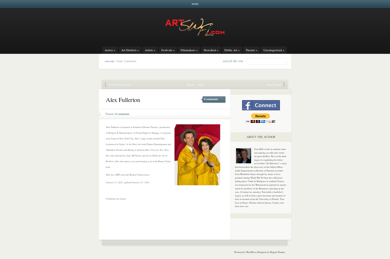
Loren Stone (275, 84)
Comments (130, 61)
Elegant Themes (277, 252)
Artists (150, 50)
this (200, 84)
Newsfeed (211, 50)
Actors (110, 50)
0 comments (211, 99)
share (190, 84)
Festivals (168, 50)
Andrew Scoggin (118, 84)
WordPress (251, 252)
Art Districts (130, 50)
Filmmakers (189, 50)
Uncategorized (273, 50)
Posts (120, 61)
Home (195, 3)
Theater (252, 50)
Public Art (232, 50)
